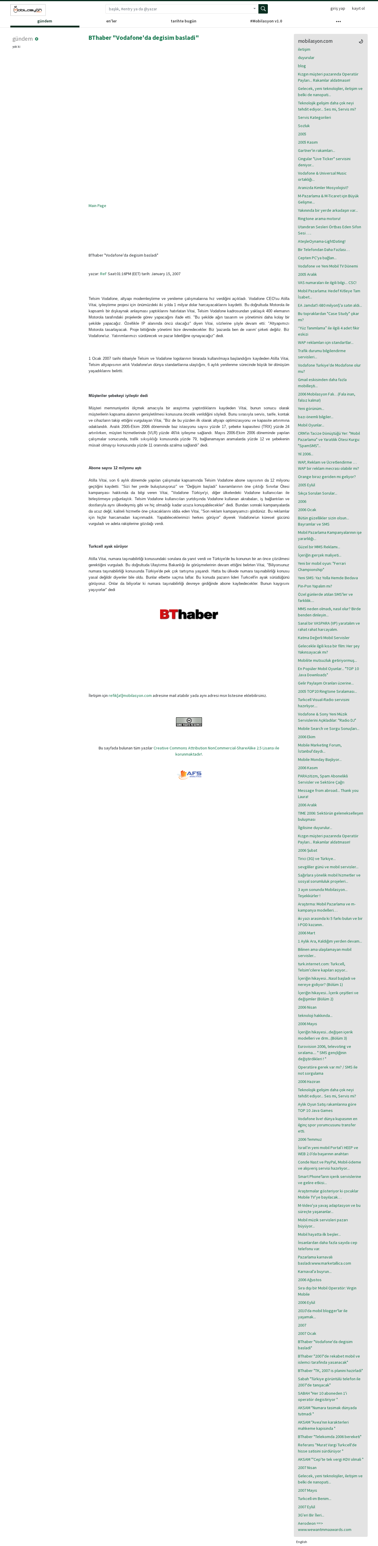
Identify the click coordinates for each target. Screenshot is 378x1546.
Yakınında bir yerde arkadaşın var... (328, 210)
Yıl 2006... (305, 454)
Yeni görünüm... (311, 408)
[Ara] (263, 9)
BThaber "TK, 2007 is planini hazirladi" (330, 1370)
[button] (36, 39)
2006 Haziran (309, 1081)
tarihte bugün (183, 21)
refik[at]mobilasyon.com (130, 695)
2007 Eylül (306, 1506)
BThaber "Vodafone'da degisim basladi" (143, 38)
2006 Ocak (307, 509)
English (301, 1542)
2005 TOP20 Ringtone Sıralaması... (327, 691)
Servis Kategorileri (314, 117)
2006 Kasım (308, 767)
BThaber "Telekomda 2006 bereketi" (329, 1436)
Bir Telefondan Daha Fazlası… (324, 249)
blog (302, 65)
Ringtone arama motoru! (319, 218)
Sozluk (304, 125)
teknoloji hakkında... (315, 1015)
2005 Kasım (308, 142)
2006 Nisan (307, 1007)
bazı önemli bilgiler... (315, 416)
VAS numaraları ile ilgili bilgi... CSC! (327, 282)
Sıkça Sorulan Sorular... (317, 493)
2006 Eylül (306, 1302)
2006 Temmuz (310, 1139)
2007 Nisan (307, 1467)
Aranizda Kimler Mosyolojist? (323, 187)
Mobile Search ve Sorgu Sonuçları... (328, 728)
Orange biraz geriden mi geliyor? (327, 476)
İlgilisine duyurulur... (315, 827)
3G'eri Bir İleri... (311, 1515)
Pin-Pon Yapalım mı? (315, 586)
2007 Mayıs (307, 1490)
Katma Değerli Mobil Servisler (324, 637)
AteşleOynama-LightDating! (322, 241)
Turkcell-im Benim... (314, 1498)
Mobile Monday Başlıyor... (320, 759)
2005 (302, 134)
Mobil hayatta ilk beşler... (319, 1234)
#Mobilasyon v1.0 (266, 21)
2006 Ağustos (310, 1279)
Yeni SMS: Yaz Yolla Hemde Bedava (328, 577)
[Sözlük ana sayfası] (28, 10)
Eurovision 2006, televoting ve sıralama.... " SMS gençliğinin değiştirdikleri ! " (324, 1052)
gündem (44, 21)
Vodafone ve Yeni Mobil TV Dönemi (328, 266)
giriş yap (337, 8)
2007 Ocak (307, 1333)
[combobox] (178, 9)
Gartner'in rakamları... (316, 150)
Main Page (97, 205)
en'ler (111, 21)
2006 (302, 501)
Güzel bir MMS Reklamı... (319, 546)
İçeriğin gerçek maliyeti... (319, 555)
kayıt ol (358, 8)
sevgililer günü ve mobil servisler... (328, 866)
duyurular (306, 57)
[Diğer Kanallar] (338, 22)
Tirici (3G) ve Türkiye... (317, 858)
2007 (302, 1325)
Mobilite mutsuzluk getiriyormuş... (327, 660)
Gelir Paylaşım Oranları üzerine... (326, 683)
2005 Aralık (307, 274)
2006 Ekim (306, 736)
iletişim (304, 49)
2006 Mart (306, 933)
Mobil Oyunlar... (311, 425)
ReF (103, 273)
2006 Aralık (307, 805)
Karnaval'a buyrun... (315, 1271)
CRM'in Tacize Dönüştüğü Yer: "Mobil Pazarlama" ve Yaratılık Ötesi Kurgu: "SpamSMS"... (329, 439)
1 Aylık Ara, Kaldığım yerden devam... (330, 941)
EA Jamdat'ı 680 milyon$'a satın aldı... (330, 305)
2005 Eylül (306, 485)
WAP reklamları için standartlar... (325, 342)
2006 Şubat (307, 850)
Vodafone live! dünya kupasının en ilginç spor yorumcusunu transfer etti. (327, 1125)
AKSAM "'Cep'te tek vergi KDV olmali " (331, 1459)
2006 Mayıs (307, 1023)
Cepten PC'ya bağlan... (317, 257)
